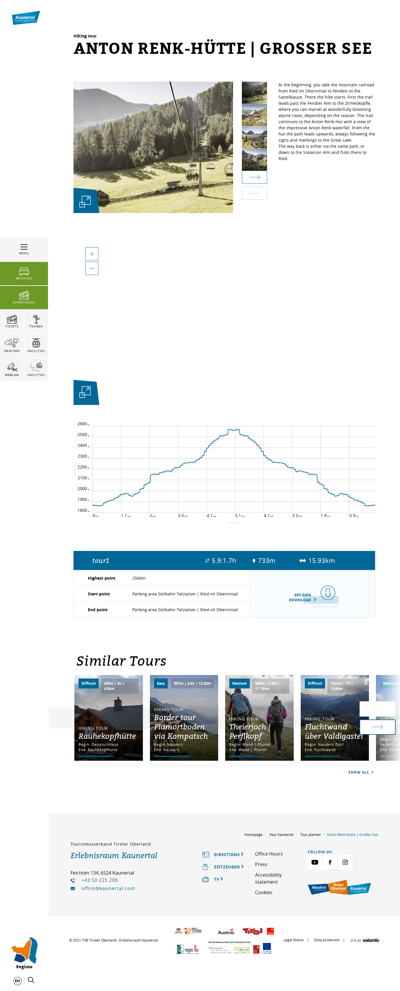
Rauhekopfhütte (107, 736)
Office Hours (269, 854)
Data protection (327, 939)
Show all (359, 772)
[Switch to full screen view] (85, 393)
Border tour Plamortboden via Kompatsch (181, 726)
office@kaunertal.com (108, 888)
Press (261, 864)
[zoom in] (91, 253)
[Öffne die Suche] (31, 980)
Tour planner (310, 834)
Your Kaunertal (281, 834)
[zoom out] (91, 268)
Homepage (254, 834)
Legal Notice (293, 939)
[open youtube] (315, 862)
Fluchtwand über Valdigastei (334, 731)
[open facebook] (330, 862)
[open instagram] (345, 862)
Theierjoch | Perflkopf (250, 731)
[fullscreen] (85, 201)
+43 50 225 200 (99, 880)
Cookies (263, 892)
